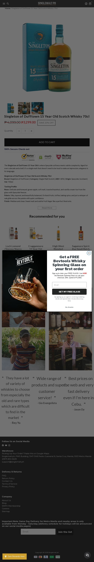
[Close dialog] (89, 253)
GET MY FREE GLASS (69, 291)
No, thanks (69, 307)
